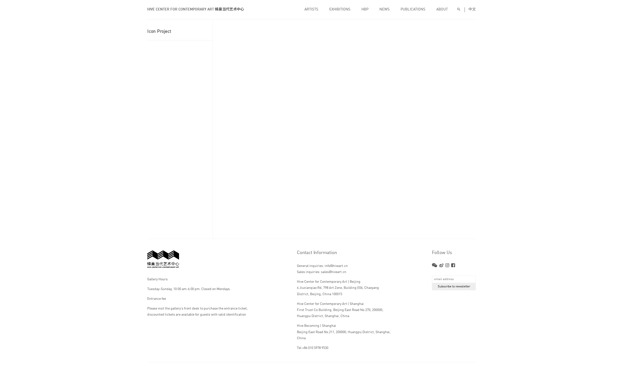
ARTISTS (311, 9)
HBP (364, 9)
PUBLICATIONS (413, 9)
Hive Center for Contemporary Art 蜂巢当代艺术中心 (195, 9)
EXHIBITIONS (339, 9)
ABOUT (442, 9)
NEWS (384, 9)
